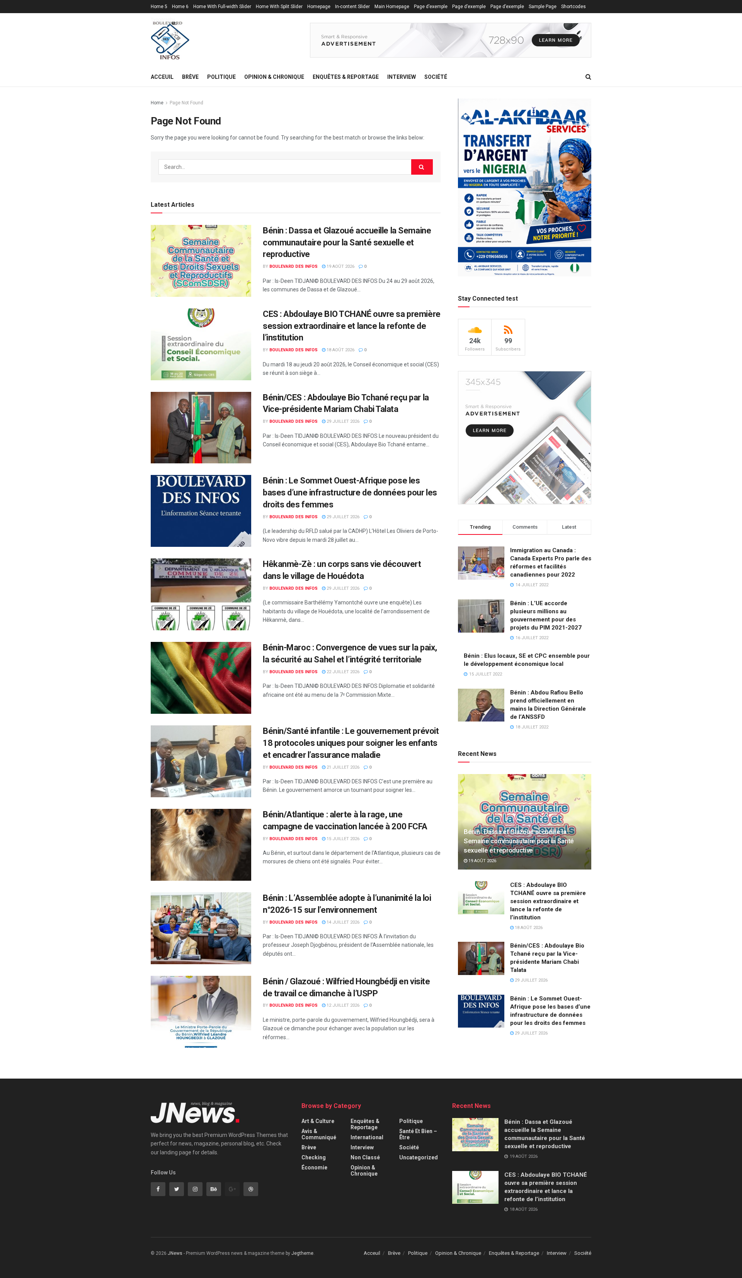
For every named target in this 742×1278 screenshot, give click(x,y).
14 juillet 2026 (342, 922)
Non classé (365, 1157)
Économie (314, 1167)
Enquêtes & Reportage (346, 77)
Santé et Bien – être (418, 1134)
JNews (175, 1253)
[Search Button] (422, 167)
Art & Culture (317, 1121)
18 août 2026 (339, 349)
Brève (190, 77)
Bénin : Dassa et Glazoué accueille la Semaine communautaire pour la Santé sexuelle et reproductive (347, 242)
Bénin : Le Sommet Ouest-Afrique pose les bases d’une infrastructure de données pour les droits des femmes (350, 492)
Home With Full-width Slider (222, 6)
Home (157, 103)
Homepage (318, 6)
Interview (401, 77)
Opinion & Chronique (274, 77)
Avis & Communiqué (318, 1134)
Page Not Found (186, 103)
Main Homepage (391, 6)
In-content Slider (352, 6)
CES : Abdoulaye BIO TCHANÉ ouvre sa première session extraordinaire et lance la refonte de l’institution (352, 326)
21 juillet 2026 (342, 767)
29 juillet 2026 (342, 421)
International (367, 1137)
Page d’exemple (431, 6)
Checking (313, 1157)
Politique (221, 77)
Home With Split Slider (279, 6)
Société (435, 77)
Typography (163, 19)
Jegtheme (302, 1253)
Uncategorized (418, 1157)
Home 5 (159, 6)
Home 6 (180, 6)
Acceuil (162, 77)
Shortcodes (573, 6)
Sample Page (542, 6)
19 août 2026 (339, 266)
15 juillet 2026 (342, 838)
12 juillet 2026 (342, 1005)
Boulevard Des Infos (293, 266)
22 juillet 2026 (342, 671)
